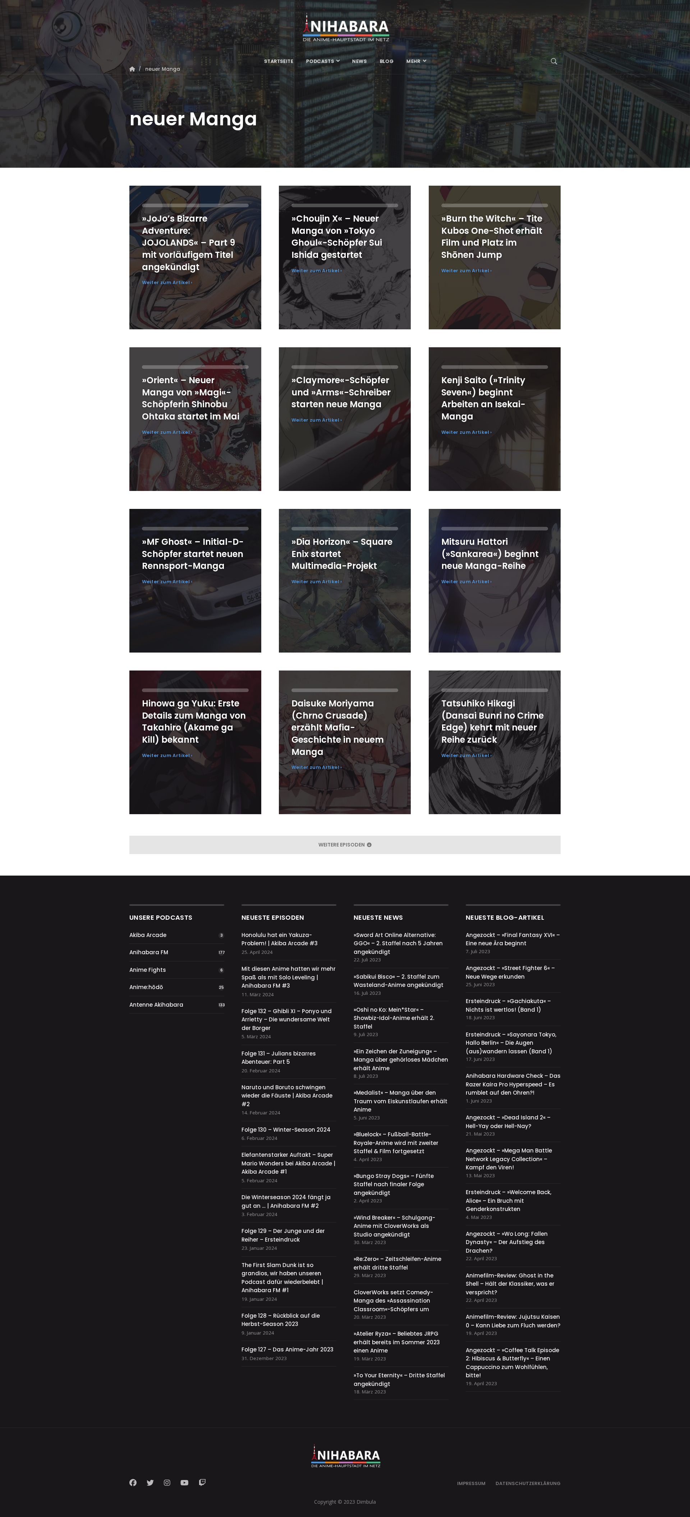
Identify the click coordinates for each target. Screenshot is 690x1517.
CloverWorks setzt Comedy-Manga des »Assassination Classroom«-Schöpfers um (393, 1301)
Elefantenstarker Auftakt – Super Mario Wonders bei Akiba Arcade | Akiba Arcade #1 (288, 1163)
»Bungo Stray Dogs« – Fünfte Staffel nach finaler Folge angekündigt (394, 1184)
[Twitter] (150, 1482)
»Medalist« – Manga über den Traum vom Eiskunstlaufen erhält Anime (400, 1101)
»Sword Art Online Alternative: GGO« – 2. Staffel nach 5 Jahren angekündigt (398, 943)
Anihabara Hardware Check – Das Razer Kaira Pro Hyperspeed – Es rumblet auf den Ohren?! (513, 1084)
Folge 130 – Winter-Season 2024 (286, 1129)
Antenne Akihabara (156, 1004)
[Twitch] (202, 1482)
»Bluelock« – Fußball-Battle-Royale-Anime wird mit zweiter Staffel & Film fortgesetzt (396, 1143)
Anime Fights (147, 970)
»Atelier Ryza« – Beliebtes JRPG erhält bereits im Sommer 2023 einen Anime (397, 1342)
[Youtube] (184, 1482)
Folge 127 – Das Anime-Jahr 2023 (288, 1349)
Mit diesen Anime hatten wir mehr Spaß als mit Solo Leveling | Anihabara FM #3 (289, 977)
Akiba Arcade (147, 935)
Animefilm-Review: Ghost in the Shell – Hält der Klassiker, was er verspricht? (510, 1284)
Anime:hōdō (146, 987)
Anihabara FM (148, 952)
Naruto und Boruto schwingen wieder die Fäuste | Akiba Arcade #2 (287, 1096)
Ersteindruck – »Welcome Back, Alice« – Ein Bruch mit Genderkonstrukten (508, 1200)
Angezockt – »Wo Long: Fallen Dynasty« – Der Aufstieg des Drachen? (507, 1242)
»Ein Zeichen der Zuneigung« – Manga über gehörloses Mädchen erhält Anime (401, 1060)
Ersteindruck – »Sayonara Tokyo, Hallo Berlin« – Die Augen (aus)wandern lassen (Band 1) (511, 1043)
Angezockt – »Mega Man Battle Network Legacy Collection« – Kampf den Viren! (509, 1159)
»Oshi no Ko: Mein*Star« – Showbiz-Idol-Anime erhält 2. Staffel (394, 1018)
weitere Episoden (342, 844)
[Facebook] (135, 1482)
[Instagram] (167, 1482)
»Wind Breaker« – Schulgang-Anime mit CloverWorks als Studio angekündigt (394, 1226)
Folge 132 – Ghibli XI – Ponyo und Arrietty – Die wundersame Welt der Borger (287, 1019)
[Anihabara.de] (345, 24)
